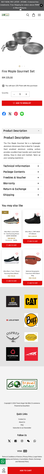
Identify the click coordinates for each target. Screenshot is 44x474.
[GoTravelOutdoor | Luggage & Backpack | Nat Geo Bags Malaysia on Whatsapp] (34, 442)
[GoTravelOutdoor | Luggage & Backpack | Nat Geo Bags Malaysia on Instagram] (22, 442)
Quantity (5, 93)
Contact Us (22, 419)
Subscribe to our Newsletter (22, 428)
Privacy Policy (27, 457)
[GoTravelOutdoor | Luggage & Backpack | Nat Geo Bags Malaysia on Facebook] (15, 442)
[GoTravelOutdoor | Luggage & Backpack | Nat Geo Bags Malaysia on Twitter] (9, 442)
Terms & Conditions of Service (12, 457)
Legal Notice (37, 457)
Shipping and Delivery (11, 459)
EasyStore (26, 406)
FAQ (22, 425)
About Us (22, 422)
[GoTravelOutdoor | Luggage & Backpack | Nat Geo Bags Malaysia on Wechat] (28, 442)
